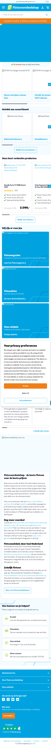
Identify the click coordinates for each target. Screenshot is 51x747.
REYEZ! (33, 744)
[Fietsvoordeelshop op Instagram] (8, 699)
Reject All (25, 393)
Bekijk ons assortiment (25, 150)
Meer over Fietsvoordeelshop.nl (17, 590)
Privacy (36, 741)
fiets (28, 501)
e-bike (33, 501)
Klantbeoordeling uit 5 (26, 2)
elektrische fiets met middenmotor (25, 523)
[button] (49, 84)
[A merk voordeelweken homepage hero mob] (25, 43)
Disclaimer (27, 741)
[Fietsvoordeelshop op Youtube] (12, 699)
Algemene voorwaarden (12, 741)
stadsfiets (23, 504)
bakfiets (39, 501)
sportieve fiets (9, 504)
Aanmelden (8, 716)
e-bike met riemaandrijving (20, 525)
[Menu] (3, 7)
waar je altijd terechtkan (26, 64)
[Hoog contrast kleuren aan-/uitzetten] (47, 2)
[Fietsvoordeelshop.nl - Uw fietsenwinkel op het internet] (23, 7)
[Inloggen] (42, 7)
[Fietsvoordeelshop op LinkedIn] (17, 699)
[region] (25, 373)
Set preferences (26, 400)
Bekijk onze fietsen (25, 220)
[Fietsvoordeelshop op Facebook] (3, 699)
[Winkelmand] (47, 7)
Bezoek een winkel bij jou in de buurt (17, 554)
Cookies (45, 741)
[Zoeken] (46, 14)
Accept (25, 386)
